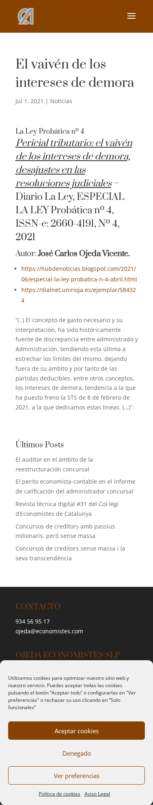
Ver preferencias (77, 776)
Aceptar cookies (77, 731)
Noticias (61, 101)
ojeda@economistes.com (49, 631)
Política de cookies (59, 793)
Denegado (76, 753)
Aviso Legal (97, 793)
